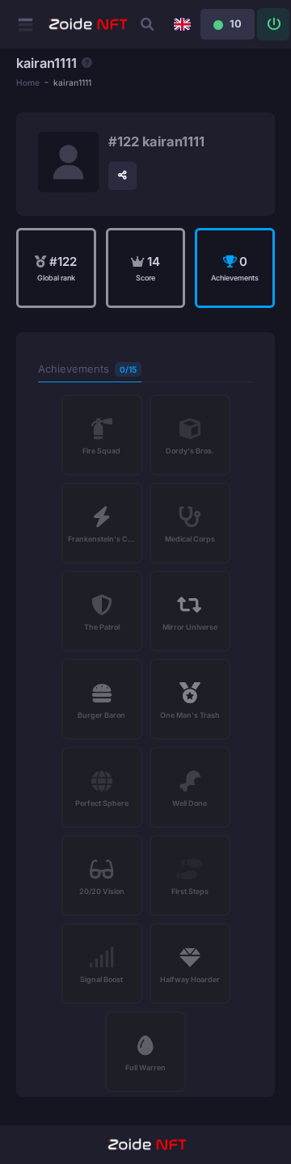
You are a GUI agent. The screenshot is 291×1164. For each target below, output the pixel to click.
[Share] (122, 176)
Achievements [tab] (87, 369)
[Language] (182, 24)
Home (28, 82)
